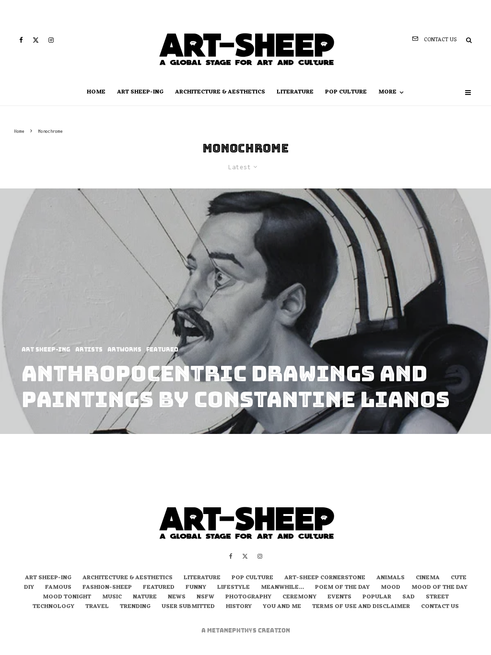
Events (339, 597)
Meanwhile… (282, 588)
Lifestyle (233, 588)
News (177, 597)
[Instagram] (51, 40)
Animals (390, 578)
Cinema (428, 578)
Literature (295, 92)
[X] (36, 40)
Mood (390, 588)
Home (96, 92)
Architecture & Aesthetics (220, 92)
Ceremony (299, 597)
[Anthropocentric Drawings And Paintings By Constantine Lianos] (245, 311)
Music (112, 597)
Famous (58, 588)
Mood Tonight (67, 597)
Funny (196, 588)
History (239, 607)
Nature (145, 597)
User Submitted (188, 607)
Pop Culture (346, 92)
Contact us (440, 607)
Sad (408, 597)
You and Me (282, 607)
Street (437, 597)
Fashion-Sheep (107, 588)
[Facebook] (21, 40)
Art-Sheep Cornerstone (324, 578)
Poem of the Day (342, 588)
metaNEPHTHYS (232, 630)
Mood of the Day (439, 588)
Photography (248, 597)
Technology (53, 607)
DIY (29, 588)
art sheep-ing (140, 92)
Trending (135, 607)
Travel (97, 607)
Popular (376, 597)
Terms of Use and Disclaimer (361, 607)
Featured (159, 588)
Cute (459, 578)
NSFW (205, 597)
